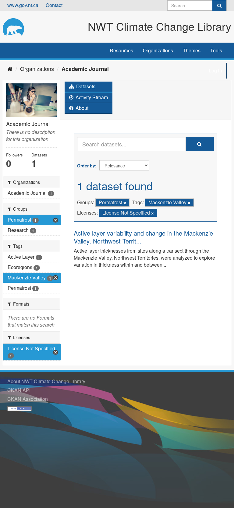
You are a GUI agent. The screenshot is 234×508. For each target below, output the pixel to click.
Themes (191, 50)
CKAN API (18, 390)
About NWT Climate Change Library (46, 381)
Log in (215, 70)
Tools (216, 50)
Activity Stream (91, 97)
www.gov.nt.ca (22, 5)
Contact (54, 5)
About (81, 107)
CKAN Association (27, 398)
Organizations (158, 50)
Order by (86, 166)
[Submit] (219, 5)
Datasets (85, 86)
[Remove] (124, 202)
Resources (121, 50)
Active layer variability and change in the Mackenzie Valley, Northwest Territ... (143, 237)
